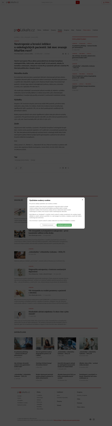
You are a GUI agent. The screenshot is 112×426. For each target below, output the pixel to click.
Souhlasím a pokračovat (64, 225)
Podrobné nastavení (48, 225)
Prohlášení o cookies (69, 220)
